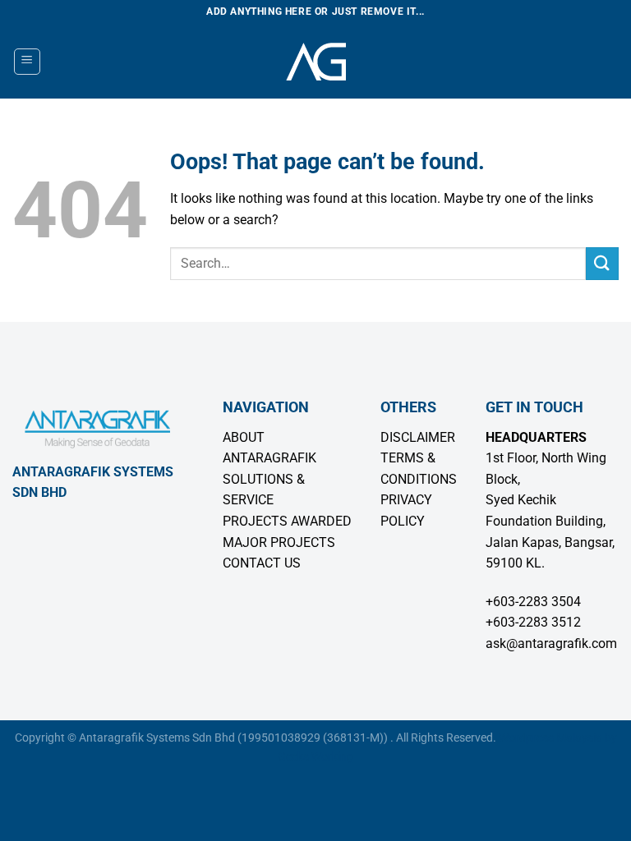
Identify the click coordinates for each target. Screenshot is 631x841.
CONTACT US (262, 563)
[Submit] (602, 263)
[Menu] (27, 61)
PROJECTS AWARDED (287, 521)
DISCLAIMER (417, 437)
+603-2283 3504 (533, 601)
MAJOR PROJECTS (279, 542)
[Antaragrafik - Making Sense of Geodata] (315, 61)
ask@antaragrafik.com (551, 643)
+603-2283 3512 (533, 622)
